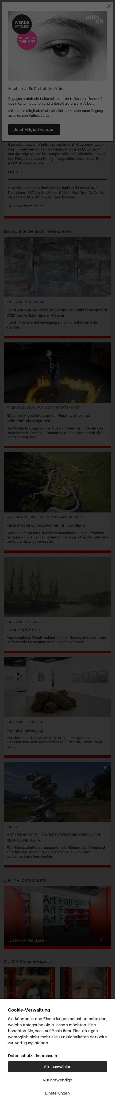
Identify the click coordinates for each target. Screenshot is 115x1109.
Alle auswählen (57, 1066)
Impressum (46, 1055)
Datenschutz (20, 1055)
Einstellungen (57, 1092)
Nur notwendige (57, 1079)
